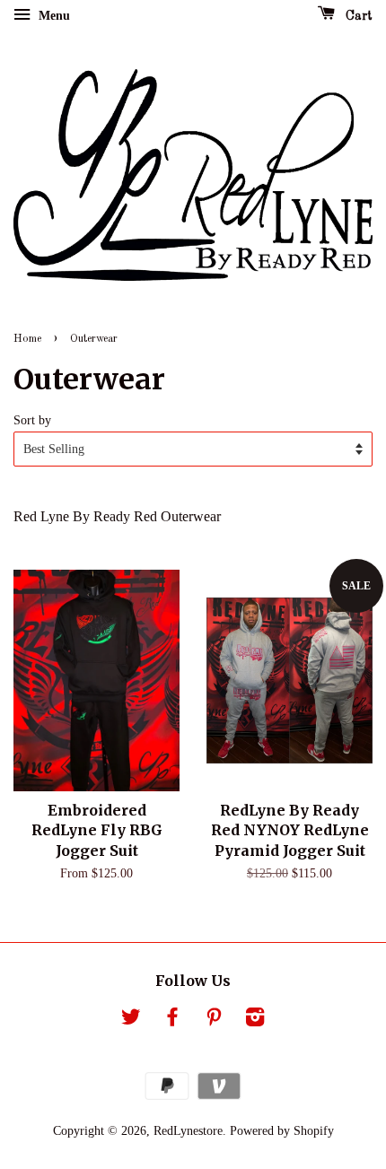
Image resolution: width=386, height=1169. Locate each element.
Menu (52, 15)
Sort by (32, 420)
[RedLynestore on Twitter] (131, 1020)
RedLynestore (188, 1131)
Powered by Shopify (282, 1131)
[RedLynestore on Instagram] (255, 1020)
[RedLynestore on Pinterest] (214, 1020)
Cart (357, 16)
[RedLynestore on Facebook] (172, 1020)
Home (27, 339)
